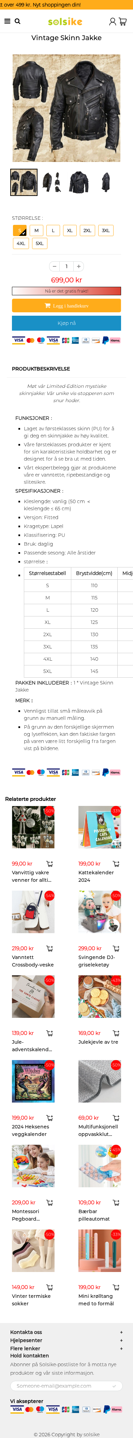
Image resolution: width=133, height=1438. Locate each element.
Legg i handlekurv (71, 305)
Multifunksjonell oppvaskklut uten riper (98, 1134)
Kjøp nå (67, 323)
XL (70, 230)
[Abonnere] (114, 1386)
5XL (40, 243)
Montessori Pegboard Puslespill (25, 1218)
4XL (21, 243)
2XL (87, 230)
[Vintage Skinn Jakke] (66, 108)
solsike (92, 1435)
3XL (106, 230)
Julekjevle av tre (98, 1042)
